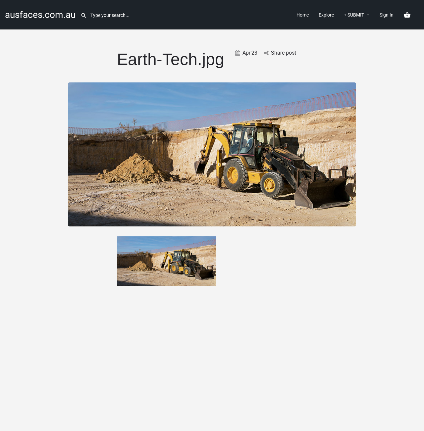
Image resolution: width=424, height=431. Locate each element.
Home (302, 15)
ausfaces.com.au (40, 14)
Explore (326, 15)
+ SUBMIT (354, 15)
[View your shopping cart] (407, 15)
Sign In (387, 15)
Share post (283, 53)
